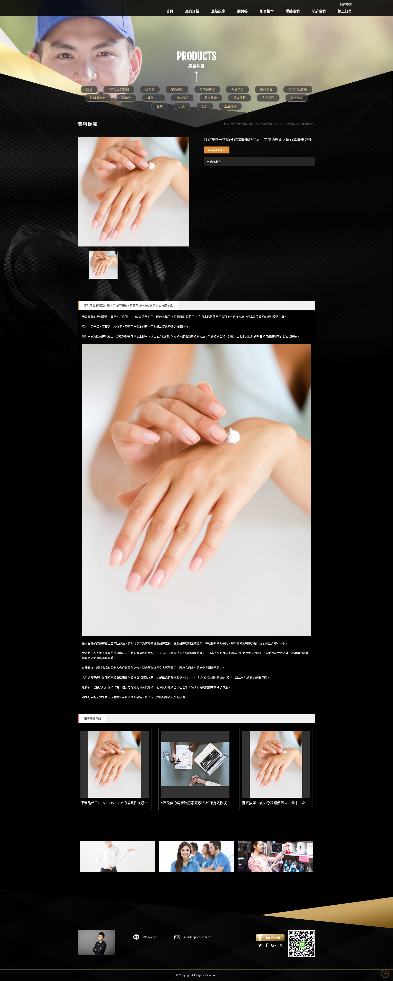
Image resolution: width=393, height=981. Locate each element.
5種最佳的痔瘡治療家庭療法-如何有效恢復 (194, 803)
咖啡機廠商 (97, 98)
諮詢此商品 (217, 150)
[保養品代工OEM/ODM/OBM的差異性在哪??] (114, 764)
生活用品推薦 (298, 89)
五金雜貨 (230, 106)
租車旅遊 (211, 98)
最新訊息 (218, 11)
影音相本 (267, 11)
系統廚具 (237, 89)
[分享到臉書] (266, 945)
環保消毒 (266, 89)
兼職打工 (153, 98)
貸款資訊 (182, 98)
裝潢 (89, 89)
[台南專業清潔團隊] (196, 856)
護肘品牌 (159, 643)
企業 (160, 106)
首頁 (169, 11)
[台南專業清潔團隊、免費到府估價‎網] (96, 942)
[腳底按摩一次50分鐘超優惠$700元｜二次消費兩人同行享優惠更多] (276, 764)
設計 (205, 106)
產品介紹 (192, 11)
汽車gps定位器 (119, 89)
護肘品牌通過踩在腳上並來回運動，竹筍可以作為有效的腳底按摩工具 (128, 305)
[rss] (281, 945)
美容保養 (239, 98)
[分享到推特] (260, 945)
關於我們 (319, 11)
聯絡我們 (293, 11)
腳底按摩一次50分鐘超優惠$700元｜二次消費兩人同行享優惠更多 (292, 803)
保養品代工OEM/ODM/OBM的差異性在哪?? (114, 803)
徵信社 (126, 98)
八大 (182, 106)
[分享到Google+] (273, 945)
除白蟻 (150, 89)
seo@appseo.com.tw (197, 937)
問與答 (242, 11)
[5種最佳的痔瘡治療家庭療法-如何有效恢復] (195, 764)
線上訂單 (345, 11)
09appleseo (150, 937)
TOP (384, 974)
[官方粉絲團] (270, 937)
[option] (133, 191)
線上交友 (297, 98)
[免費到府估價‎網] (117, 856)
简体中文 (346, 4)
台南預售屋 (207, 89)
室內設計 (177, 89)
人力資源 (268, 98)
